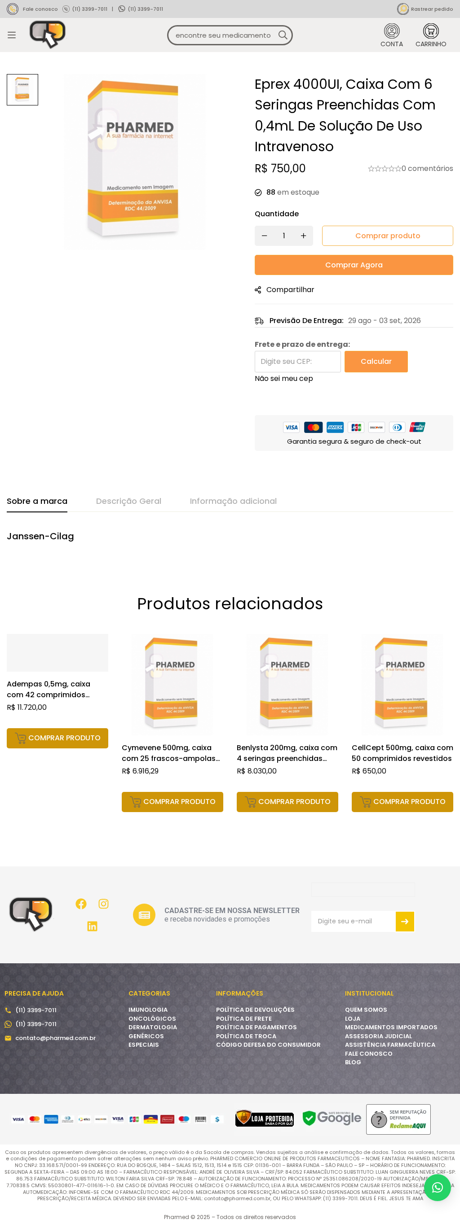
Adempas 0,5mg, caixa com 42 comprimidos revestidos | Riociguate (49, 695)
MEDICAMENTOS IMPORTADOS (391, 1027)
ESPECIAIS (143, 1044)
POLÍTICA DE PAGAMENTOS (256, 1027)
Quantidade (277, 214)
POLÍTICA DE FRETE (244, 1018)
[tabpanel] (230, 541)
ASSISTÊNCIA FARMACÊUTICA (390, 1044)
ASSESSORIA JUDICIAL (378, 1036)
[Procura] (283, 35)
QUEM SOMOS (366, 1009)
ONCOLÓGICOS (152, 1018)
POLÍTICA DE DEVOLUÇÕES (255, 1009)
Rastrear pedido (432, 9)
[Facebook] (81, 903)
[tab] (37, 501)
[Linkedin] (92, 926)
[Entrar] (391, 35)
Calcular (376, 361)
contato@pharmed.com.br (55, 1038)
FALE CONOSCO (369, 1053)
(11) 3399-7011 (89, 9)
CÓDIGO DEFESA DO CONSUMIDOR (268, 1044)
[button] (57, 738)
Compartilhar (290, 289)
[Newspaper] (144, 915)
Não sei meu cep (284, 378)
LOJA (352, 1018)
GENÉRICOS (146, 1036)
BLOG (353, 1062)
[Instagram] (104, 903)
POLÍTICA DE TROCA (246, 1036)
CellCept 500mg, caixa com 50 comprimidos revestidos (402, 753)
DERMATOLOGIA (152, 1027)
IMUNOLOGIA (148, 1009)
